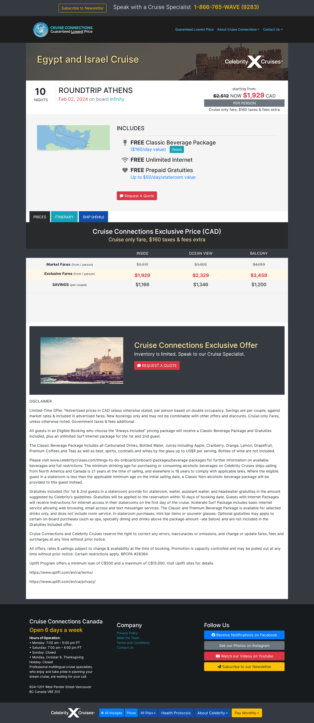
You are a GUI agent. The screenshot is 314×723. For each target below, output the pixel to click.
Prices (131, 713)
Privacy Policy (127, 633)
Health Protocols (176, 713)
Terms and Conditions (133, 643)
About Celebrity (211, 713)
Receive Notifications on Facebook (246, 635)
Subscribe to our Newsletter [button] (246, 666)
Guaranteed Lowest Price (194, 29)
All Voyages (113, 713)
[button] (39, 216)
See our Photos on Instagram (244, 645)
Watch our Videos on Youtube (246, 656)
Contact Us (271, 29)
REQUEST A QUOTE (159, 365)
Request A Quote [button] (138, 195)
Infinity (117, 99)
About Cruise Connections (237, 29)
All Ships (146, 713)
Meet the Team (128, 638)
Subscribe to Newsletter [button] (83, 8)
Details (177, 149)
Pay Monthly (245, 713)
